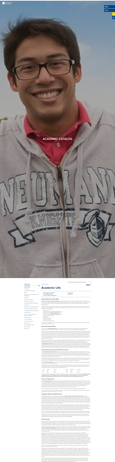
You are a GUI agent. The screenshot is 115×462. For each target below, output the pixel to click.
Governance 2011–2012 (28, 321)
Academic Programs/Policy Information (31, 306)
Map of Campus (27, 326)
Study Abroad (70, 294)
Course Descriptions (28, 319)
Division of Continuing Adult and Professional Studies (30, 315)
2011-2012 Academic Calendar (29, 290)
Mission (25, 292)
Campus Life (26, 297)
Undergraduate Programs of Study (30, 308)
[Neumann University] (7, 3)
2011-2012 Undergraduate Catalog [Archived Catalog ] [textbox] (77, 282)
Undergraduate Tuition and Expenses (31, 303)
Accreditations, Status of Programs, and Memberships (31, 295)
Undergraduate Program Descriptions (31, 310)
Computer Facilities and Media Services (49, 295)
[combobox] (80, 282)
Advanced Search (27, 287)
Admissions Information (28, 299)
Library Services (70, 292)
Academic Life (26, 305)
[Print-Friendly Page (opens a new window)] (88, 285)
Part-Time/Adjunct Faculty (29, 324)
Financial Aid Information (28, 301)
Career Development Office (47, 294)
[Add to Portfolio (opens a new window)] (87, 285)
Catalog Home (26, 288)
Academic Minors (27, 312)
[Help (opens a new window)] (90, 285)
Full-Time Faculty (27, 323)
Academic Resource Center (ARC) (48, 292)
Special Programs (27, 317)
